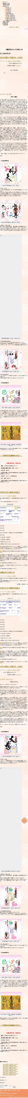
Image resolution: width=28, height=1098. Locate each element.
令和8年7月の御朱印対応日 (9, 1067)
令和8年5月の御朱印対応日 (9, 1072)
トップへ (24, 820)
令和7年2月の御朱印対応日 (10, 492)
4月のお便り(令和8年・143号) (10, 1073)
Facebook (5, 23)
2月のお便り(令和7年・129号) (11, 57)
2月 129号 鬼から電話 (5, 94)
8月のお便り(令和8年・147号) (10, 1064)
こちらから (18, 65)
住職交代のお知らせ (7, 572)
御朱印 (19, 61)
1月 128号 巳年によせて (7, 679)
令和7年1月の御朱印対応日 (10, 588)
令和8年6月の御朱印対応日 (9, 1070)
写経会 (16, 468)
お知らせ (10, 61)
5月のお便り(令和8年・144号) (10, 1071)
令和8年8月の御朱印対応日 (9, 1065)
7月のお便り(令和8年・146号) (10, 1066)
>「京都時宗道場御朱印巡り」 (11, 455)
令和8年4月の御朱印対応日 (9, 1074)
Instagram (5, 22)
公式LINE (5, 24)
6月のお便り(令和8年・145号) (10, 1069)
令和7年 (15, 61)
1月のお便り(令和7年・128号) (11, 666)
